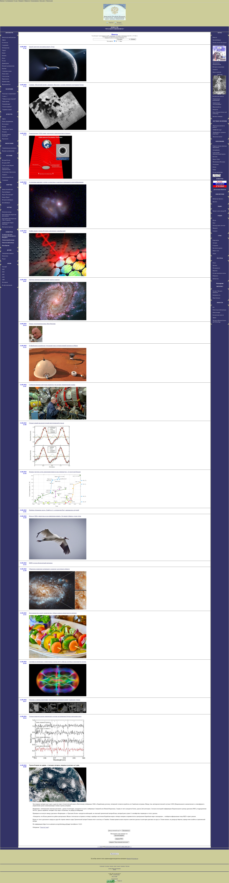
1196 (116, 846)
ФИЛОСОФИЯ (9, 143)
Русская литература (218, 172)
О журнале (215, 245)
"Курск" (4, 50)
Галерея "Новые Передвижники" (114, 868)
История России (6, 160)
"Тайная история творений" (9, 99)
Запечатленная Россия (7, 177)
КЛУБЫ (9, 207)
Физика (214, 167)
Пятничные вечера (6, 212)
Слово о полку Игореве (8, 165)
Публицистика (5, 47)
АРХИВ (9, 263)
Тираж (214, 253)
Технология (216, 164)
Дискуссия (49, 1)
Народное (215, 228)
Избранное (215, 275)
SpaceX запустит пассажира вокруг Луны (41, 46)
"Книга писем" (5, 101)
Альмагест (4, 174)
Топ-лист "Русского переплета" (217, 291)
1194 (110, 846)
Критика (4, 68)
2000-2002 (219, 74)
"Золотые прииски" (7, 106)
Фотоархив (5, 282)
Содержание (9, 1)
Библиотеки (216, 278)
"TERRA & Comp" (217, 129)
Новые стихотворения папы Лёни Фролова (42, 323)
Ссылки (118, 866)
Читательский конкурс (8, 242)
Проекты (215, 265)
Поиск (214, 263)
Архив (115, 866)
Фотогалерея (5, 124)
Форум (4, 258)
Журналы (215, 270)
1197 (119, 846)
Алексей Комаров (116, 874)
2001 (3, 274)
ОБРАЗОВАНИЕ (219, 141)
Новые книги (5, 73)
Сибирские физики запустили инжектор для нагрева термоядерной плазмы (52, 384)
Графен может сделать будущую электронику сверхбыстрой (47, 231)
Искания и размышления (8, 66)
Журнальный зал (6, 84)
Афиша (4, 40)
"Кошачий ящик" (6, 104)
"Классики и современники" (9, 93)
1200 (128, 846)
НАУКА (220, 32)
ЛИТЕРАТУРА (9, 32)
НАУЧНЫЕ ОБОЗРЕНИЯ (220, 121)
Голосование (35, 1)
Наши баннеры (216, 298)
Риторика (4, 132)
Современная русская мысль (9, 148)
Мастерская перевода (7, 227)
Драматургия (5, 63)
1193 (106, 846)
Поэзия (4, 60)
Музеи (214, 220)
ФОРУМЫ (9, 184)
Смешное (215, 231)
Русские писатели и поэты (219, 273)
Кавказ (3, 53)
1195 (113, 846)
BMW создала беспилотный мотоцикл (41, 563)
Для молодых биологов (220, 189)
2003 (3, 269)
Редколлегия (216, 240)
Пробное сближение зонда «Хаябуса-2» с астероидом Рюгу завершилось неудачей (54, 510)
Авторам (215, 243)
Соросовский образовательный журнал (219, 153)
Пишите (21, 1)
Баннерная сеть (216, 295)
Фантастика (5, 256)
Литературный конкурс (8, 240)
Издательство (5, 79)
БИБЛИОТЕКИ (220, 194)
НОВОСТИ (220, 302)
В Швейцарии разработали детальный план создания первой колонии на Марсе (53, 345)
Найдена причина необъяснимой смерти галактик (44, 279)
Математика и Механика (219, 162)
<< (98, 846)
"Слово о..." (5, 96)
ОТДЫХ (220, 215)
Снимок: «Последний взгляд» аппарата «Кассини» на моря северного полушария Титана (56, 85)
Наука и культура (217, 72)
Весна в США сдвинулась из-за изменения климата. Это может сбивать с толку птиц (55, 516)
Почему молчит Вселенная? (220, 42)
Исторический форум (7, 199)
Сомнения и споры (7, 71)
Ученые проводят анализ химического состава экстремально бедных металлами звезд (55, 716)
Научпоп (215, 201)
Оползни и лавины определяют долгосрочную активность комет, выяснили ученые (54, 700)
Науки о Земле (216, 159)
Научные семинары (217, 116)
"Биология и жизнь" (217, 136)
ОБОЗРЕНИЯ (9, 89)
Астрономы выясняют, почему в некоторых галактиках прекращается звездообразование (56, 182)
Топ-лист (42, 1)
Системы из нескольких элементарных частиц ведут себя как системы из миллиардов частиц (57, 661)
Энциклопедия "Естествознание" (217, 103)
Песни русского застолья (219, 225)
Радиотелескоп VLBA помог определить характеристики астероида (49, 133)
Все (214, 307)
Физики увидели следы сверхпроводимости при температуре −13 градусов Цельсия (55, 472)
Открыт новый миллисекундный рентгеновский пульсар (46, 423)
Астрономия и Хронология (9, 172)
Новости (27, 1)
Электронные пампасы (8, 253)
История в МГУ (6, 162)
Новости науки (216, 312)
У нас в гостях (5, 76)
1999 (3, 279)
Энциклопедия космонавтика (216, 99)
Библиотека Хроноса (218, 198)
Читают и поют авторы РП (219, 211)
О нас (16, 1)
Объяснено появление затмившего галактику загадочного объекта (49, 569)
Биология (215, 156)
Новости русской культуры (9, 37)
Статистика (123, 866)
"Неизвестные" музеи (7, 129)
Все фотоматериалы (7, 285)
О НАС (220, 235)
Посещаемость (216, 268)
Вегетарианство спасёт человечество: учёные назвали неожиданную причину (53, 613)
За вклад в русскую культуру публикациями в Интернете (9, 236)
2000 (3, 277)
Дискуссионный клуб (7, 189)
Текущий (4, 266)
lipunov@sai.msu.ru (132, 858)
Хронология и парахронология (6, 168)
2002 (3, 272)
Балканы (4, 55)
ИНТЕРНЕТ (219, 286)
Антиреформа (216, 150)
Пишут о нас (216, 250)
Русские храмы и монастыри (6, 135)
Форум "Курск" (6, 197)
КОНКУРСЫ (9, 232)
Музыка (4, 126)
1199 (125, 846)
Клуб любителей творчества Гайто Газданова (9, 219)
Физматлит (215, 109)
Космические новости (218, 96)
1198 (122, 846)
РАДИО (220, 206)
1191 (100, 846)
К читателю (5, 42)
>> (131, 846)
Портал (2, 1)
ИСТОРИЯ (9, 155)
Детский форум (6, 202)
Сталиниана (5, 180)
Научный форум (6, 192)
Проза (3, 58)
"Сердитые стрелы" (7, 109)
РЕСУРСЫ (220, 258)
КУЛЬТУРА (9, 114)
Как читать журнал (217, 248)
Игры (214, 223)
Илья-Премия (5, 245)
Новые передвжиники (7, 121)
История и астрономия (218, 67)
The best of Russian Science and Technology (219, 321)
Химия (214, 169)
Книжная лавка (6, 81)
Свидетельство (112, 35)
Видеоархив (5, 138)
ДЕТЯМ (9, 250)
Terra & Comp (44, 827)
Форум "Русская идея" (7, 194)
